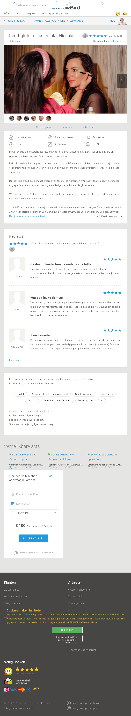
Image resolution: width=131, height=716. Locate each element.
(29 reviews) (115, 35)
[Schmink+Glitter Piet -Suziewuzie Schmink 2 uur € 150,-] (65, 457)
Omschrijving (43, 127)
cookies (26, 614)
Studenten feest (59, 394)
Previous (9, 81)
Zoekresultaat (16, 21)
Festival (32, 400)
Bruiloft (21, 394)
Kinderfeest (38, 394)
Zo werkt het (11, 589)
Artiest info (89, 127)
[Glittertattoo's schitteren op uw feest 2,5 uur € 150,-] (105, 457)
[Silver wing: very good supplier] (85, 35)
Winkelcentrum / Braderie (57, 400)
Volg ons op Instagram (86, 708)
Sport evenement (84, 394)
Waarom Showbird (79, 589)
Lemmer (117, 41)
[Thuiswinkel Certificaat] (17, 681)
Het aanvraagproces (15, 596)
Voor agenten (76, 603)
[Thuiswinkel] (124, 14)
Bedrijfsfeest (107, 394)
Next (122, 81)
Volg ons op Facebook (86, 703)
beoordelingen (25, 673)
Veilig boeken (12, 603)
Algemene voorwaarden (82, 650)
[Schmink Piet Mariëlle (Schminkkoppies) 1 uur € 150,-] (26, 457)
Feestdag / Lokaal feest (90, 400)
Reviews (67, 127)
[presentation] (33, 494)
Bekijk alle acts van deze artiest (27, 216)
